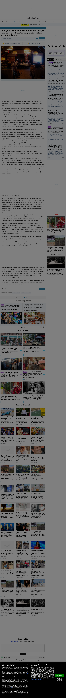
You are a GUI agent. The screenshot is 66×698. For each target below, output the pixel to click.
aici (11, 687)
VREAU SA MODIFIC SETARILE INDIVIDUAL (59, 680)
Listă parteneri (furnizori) (36, 679)
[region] (33, 680)
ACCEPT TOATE (59, 675)
